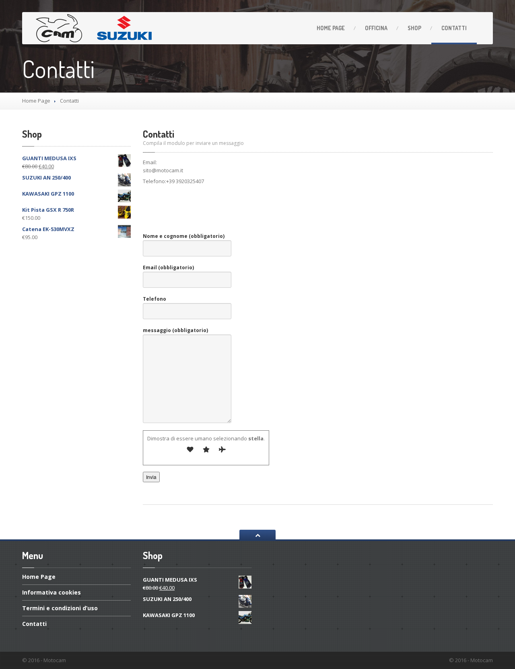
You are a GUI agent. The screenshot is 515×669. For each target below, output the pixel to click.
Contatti (454, 28)
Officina (376, 28)
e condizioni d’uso (60, 608)
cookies (51, 592)
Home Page (36, 100)
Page (331, 28)
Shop (414, 28)
